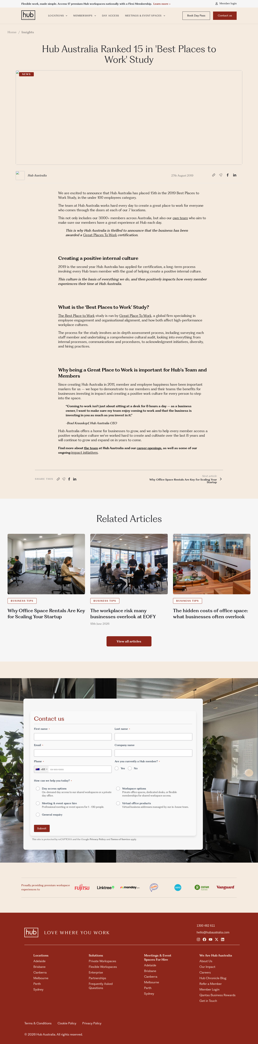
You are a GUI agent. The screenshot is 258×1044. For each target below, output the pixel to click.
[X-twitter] (216, 939)
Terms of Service (120, 839)
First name (42, 729)
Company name (124, 745)
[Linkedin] (222, 939)
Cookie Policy (67, 1023)
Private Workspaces (102, 961)
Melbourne (40, 978)
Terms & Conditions (38, 1023)
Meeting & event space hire (73, 805)
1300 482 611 (206, 925)
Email (38, 745)
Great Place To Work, (135, 315)
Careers (205, 972)
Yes (123, 768)
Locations (56, 15)
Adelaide (39, 961)
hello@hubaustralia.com (213, 932)
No (135, 768)
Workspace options (149, 792)
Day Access (110, 15)
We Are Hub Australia (215, 955)
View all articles (129, 641)
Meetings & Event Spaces (143, 15)
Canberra (40, 972)
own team (180, 218)
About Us (205, 961)
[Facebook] (204, 939)
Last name (122, 729)
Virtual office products (155, 805)
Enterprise (96, 972)
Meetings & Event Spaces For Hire (157, 957)
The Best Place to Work (76, 315)
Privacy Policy (98, 839)
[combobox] (41, 769)
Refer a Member (210, 984)
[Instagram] (198, 939)
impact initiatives (84, 452)
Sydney (38, 989)
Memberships (82, 15)
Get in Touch (208, 1001)
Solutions (96, 955)
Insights (28, 32)
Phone (39, 761)
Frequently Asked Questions (101, 986)
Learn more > (162, 3)
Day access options (76, 792)
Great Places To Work (100, 235)
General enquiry (52, 814)
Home (12, 32)
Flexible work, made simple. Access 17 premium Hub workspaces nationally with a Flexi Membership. (87, 3)
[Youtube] (210, 939)
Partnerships (97, 978)
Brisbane (39, 967)
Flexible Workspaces (103, 967)
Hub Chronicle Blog (212, 978)
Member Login (209, 989)
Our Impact (207, 967)
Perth (37, 984)
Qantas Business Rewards (217, 995)
